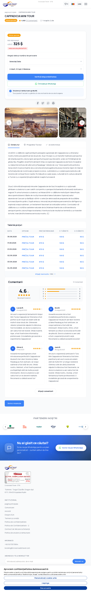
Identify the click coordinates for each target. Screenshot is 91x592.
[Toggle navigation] (85, 4)
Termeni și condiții (12, 518)
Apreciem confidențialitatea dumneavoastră (26, 569)
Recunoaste (45, 588)
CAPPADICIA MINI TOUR (27, 12)
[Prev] (9, 122)
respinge (45, 583)
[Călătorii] (10, 4)
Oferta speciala (11, 20)
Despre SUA (9, 515)
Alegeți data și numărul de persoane (22, 55)
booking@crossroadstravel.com (17, 548)
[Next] (82, 122)
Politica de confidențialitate (15, 522)
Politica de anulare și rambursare (17, 533)
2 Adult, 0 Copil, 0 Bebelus (19, 69)
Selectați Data (15, 61)
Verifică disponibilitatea (46, 77)
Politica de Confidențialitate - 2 (17, 525)
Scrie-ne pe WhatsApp (72, 448)
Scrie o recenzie (14, 403)
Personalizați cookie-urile (45, 578)
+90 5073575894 (11, 544)
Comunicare (9, 507)
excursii (8, 511)
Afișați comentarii (45, 391)
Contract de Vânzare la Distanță (17, 529)
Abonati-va (79, 561)
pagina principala (10, 12)
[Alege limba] (73, 4)
